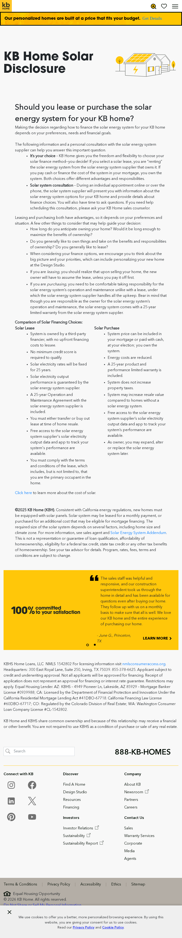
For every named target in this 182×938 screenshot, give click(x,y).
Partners (131, 800)
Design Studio (75, 792)
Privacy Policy (83, 927)
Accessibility (90, 884)
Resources (72, 800)
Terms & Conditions (20, 884)
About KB (132, 785)
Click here (23, 493)
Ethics (116, 884)
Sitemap (138, 884)
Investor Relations (78, 828)
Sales (128, 828)
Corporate (133, 844)
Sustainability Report (81, 844)
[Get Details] (91, 19)
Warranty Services (139, 836)
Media (129, 851)
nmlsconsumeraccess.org (143, 664)
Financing (71, 807)
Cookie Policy (113, 927)
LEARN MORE (156, 638)
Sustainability (74, 836)
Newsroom (134, 792)
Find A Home (74, 785)
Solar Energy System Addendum (138, 533)
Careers (130, 807)
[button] (87, 645)
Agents (130, 859)
